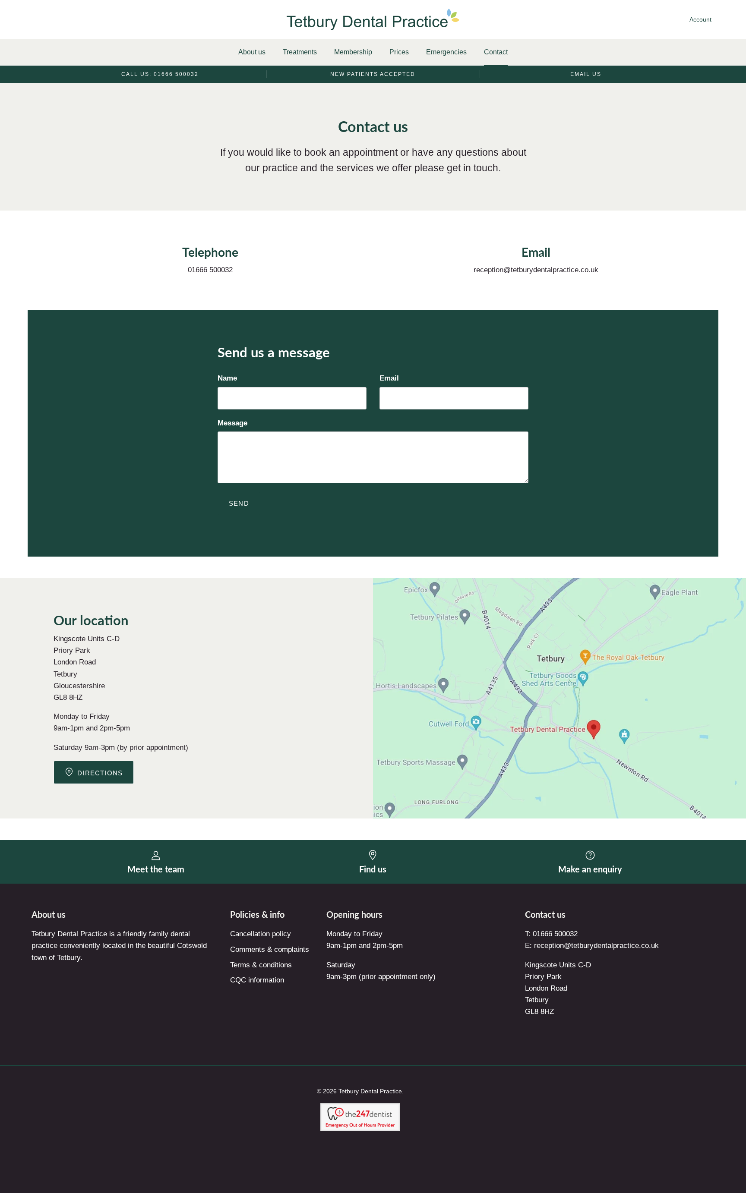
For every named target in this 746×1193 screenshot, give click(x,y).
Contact (496, 52)
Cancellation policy (260, 934)
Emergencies (446, 52)
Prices (399, 52)
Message (232, 423)
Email (389, 378)
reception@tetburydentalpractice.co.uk (596, 945)
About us (252, 52)
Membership (353, 52)
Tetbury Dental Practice (370, 1091)
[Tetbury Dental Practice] (373, 19)
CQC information (257, 980)
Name (227, 378)
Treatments (300, 52)
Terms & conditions (261, 965)
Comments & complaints (269, 949)
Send (239, 503)
